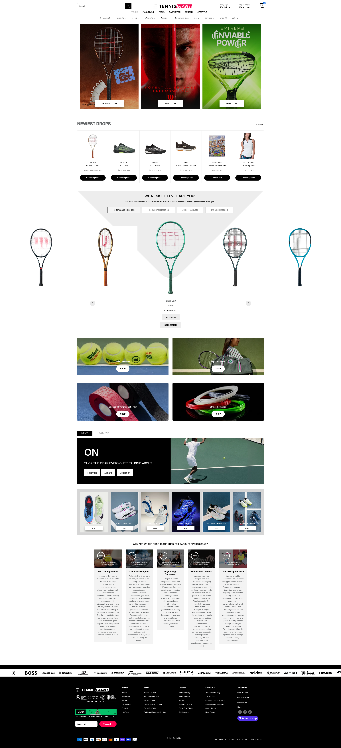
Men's (134, 18)
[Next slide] (248, 303)
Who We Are (242, 693)
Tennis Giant (217, 162)
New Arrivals (105, 18)
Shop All (223, 18)
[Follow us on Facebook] (240, 712)
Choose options (92, 178)
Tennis (124, 692)
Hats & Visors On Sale (153, 704)
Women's (149, 18)
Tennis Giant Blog (212, 692)
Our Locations (243, 697)
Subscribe (108, 724)
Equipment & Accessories (186, 18)
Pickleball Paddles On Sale (155, 712)
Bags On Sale (149, 700)
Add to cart (217, 178)
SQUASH (189, 12)
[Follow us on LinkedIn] (250, 712)
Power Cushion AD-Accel (186, 166)
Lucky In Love (248, 162)
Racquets (120, 18)
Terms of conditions (238, 740)
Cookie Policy (256, 740)
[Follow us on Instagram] (245, 712)
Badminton (126, 704)
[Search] (128, 6)
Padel (124, 700)
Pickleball (126, 696)
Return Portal (184, 696)
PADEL (162, 12)
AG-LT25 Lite (155, 166)
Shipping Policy (185, 704)
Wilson (93, 162)
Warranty (182, 700)
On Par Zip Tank (248, 166)
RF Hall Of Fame (92, 166)
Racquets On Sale (151, 696)
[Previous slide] (92, 303)
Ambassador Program (214, 704)
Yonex (186, 162)
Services (208, 18)
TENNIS (134, 12)
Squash (125, 708)
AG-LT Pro (124, 166)
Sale (234, 18)
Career (240, 707)
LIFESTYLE (202, 12)
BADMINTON (174, 12)
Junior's (164, 18)
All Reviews (183, 712)
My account (244, 7)
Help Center (210, 712)
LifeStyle (125, 712)
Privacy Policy (219, 740)
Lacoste (123, 162)
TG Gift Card (210, 696)
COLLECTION (170, 325)
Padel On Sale (150, 708)
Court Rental (210, 708)
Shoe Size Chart (186, 708)
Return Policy (184, 692)
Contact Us (242, 702)
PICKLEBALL (148, 12)
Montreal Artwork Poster (217, 166)
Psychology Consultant (215, 700)
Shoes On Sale (150, 692)
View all (260, 124)
